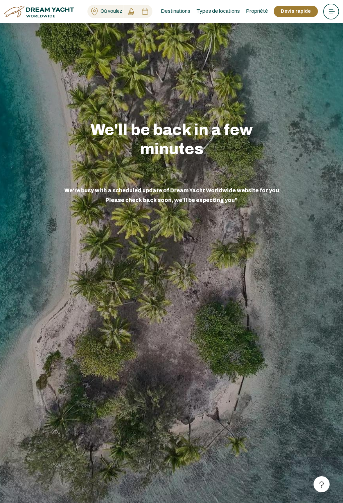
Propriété (257, 11)
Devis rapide (296, 11)
